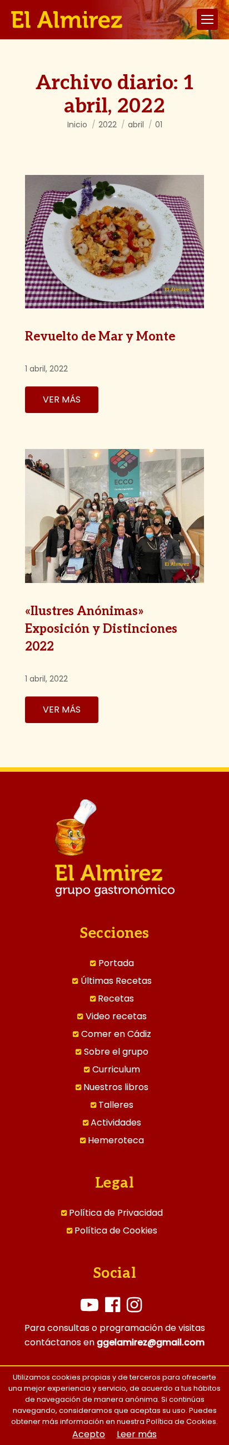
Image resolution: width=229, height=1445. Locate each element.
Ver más (62, 399)
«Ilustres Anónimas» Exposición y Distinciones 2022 (101, 629)
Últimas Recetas (116, 981)
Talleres (115, 1105)
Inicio (77, 124)
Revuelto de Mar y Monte (100, 336)
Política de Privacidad (116, 1213)
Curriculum (116, 1069)
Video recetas (116, 1016)
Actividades (116, 1122)
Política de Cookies (115, 1230)
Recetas (116, 998)
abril (136, 124)
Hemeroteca (116, 1140)
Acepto (88, 1434)
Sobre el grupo (116, 1051)
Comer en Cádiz (116, 1034)
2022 (107, 124)
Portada (116, 963)
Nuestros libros (115, 1087)
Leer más (137, 1434)
